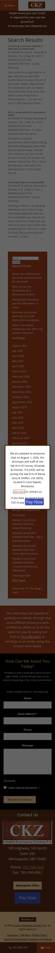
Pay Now (34, 501)
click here (19, 491)
